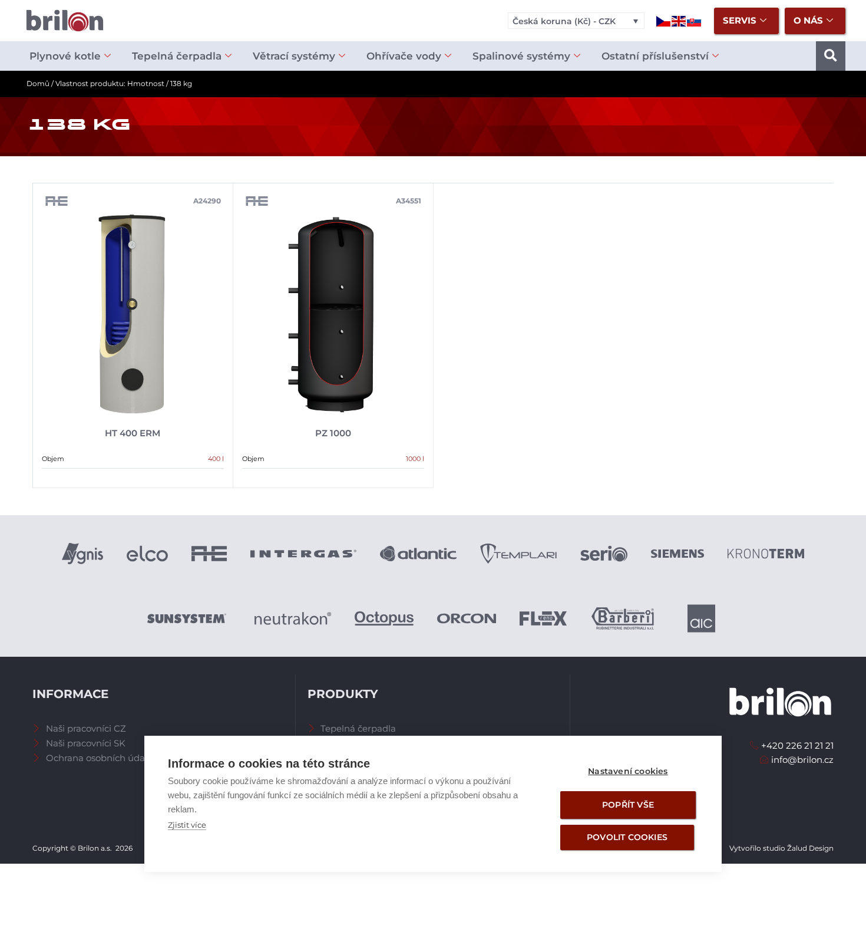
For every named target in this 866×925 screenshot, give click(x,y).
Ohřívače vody (403, 56)
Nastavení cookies (627, 771)
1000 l (415, 459)
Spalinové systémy (521, 56)
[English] (679, 20)
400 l (216, 459)
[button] (830, 56)
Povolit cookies (627, 837)
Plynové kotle (65, 56)
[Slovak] (694, 20)
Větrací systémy (294, 56)
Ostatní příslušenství (655, 56)
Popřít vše (628, 804)
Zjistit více (187, 824)
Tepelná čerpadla (177, 56)
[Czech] (664, 20)
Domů (38, 83)
